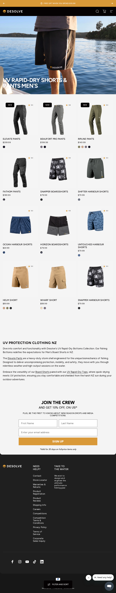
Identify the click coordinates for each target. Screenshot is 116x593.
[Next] (112, 3)
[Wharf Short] (58, 278)
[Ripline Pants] (95, 117)
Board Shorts (42, 371)
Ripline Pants (86, 139)
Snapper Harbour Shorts (93, 300)
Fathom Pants (12, 191)
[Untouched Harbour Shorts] (95, 223)
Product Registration (39, 492)
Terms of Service (37, 532)
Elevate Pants (11, 139)
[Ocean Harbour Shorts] (20, 223)
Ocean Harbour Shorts (17, 244)
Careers (37, 509)
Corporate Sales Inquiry (39, 539)
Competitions (40, 513)
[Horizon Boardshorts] (58, 223)
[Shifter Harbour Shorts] (95, 170)
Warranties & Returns (39, 485)
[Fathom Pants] (20, 170)
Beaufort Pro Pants (52, 139)
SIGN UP (58, 441)
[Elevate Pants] (20, 117)
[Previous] (4, 3)
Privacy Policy (40, 527)
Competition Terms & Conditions (39, 520)
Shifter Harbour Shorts (93, 191)
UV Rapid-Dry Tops (77, 371)
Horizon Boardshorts (54, 244)
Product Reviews (37, 499)
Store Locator (40, 480)
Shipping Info (39, 505)
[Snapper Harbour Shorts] (95, 278)
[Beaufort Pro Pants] (58, 117)
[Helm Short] (20, 278)
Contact (37, 476)
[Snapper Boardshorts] (58, 170)
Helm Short (10, 300)
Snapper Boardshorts (54, 191)
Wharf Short (48, 300)
